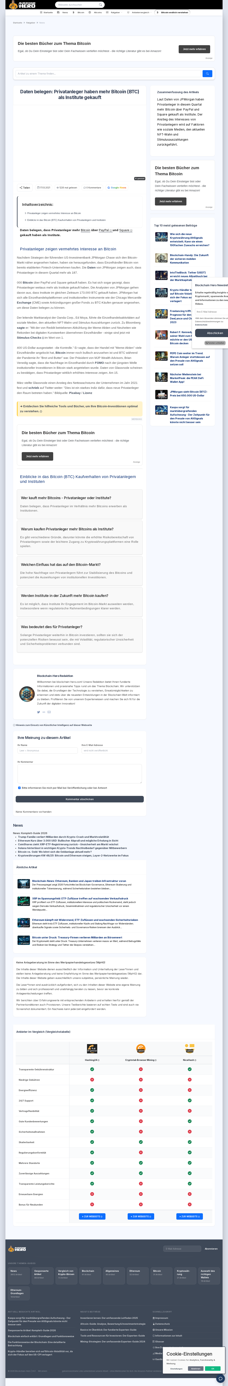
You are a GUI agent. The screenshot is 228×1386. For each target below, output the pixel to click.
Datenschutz (162, 1324)
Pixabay (75, 393)
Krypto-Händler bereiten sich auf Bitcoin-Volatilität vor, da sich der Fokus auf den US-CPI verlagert (40, 1353)
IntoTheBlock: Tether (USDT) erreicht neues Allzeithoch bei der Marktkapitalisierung (188, 276)
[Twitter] (38, 712)
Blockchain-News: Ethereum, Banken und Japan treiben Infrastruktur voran (79, 881)
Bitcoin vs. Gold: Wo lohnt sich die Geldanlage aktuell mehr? (55, 851)
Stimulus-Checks (29, 337)
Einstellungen (176, 1369)
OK (212, 1368)
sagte (21, 327)
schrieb (34, 387)
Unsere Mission (164, 1329)
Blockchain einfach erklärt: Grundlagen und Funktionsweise (41, 1336)
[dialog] (194, 1360)
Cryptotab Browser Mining (140, 1060)
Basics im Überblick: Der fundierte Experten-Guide (108, 1329)
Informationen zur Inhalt (168, 1335)
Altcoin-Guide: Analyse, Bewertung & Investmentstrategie (112, 1324)
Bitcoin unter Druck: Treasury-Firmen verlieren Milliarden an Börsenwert (77, 937)
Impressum (161, 1318)
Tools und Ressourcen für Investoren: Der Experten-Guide (112, 1335)
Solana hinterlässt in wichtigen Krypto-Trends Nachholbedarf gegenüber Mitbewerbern (72, 848)
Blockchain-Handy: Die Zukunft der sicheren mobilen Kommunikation (189, 259)
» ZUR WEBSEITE (91, 1216)
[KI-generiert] (92, 1045)
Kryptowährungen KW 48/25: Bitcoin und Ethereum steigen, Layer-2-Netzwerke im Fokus (73, 855)
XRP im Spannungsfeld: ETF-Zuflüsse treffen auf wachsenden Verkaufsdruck (80, 898)
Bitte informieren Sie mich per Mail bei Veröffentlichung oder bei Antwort (64, 787)
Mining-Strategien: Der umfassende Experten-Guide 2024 (112, 1341)
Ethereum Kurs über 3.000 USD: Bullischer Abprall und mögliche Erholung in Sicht (68, 840)
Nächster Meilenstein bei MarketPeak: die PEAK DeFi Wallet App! (186, 378)
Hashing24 (91, 1060)
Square (124, 230)
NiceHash (188, 1060)
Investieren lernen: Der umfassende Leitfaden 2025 (109, 1318)
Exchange (24, 302)
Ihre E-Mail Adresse (92, 745)
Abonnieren (211, 1248)
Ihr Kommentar (25, 762)
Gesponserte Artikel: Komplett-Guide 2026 (32, 1330)
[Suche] (100, 5)
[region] (114, 1133)
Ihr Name (22, 745)
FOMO (99, 362)
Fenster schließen (206, 343)
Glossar (159, 1341)
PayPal (104, 230)
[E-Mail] (49, 712)
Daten (91, 267)
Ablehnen (195, 1368)
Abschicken (205, 333)
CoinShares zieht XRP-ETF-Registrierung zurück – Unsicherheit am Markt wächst (68, 844)
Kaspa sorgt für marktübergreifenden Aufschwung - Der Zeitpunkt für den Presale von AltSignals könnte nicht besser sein (190, 415)
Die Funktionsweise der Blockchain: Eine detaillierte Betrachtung (36, 1344)
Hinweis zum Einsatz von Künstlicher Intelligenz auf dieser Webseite (54, 725)
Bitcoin (85, 230)
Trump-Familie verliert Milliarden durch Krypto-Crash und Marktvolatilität (63, 836)
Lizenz (87, 393)
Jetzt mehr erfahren (194, 49)
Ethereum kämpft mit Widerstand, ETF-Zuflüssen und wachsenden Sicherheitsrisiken (85, 919)
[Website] (43, 712)
